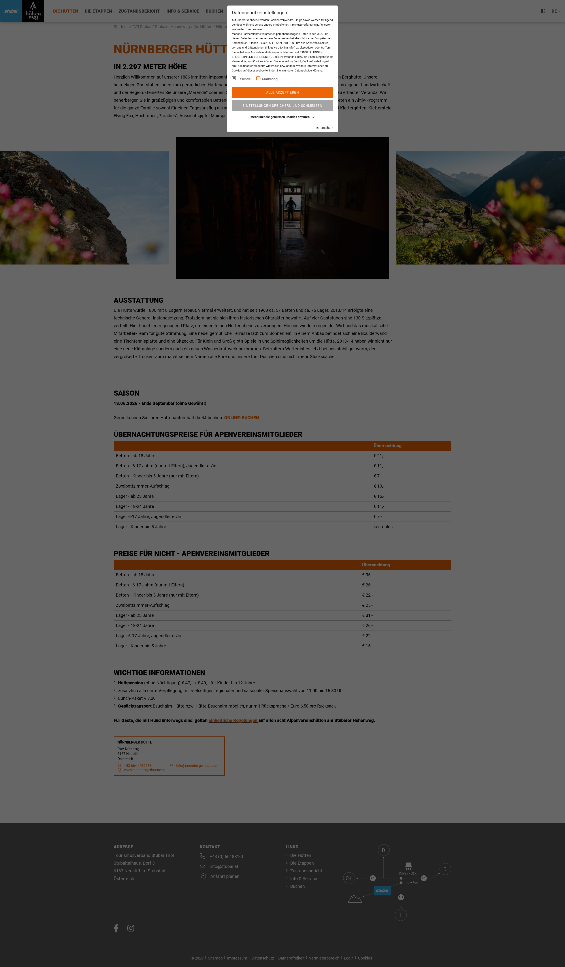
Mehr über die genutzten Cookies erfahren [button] (280, 117)
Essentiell (244, 79)
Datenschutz (324, 128)
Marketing (270, 79)
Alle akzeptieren (282, 92)
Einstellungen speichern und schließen (282, 106)
